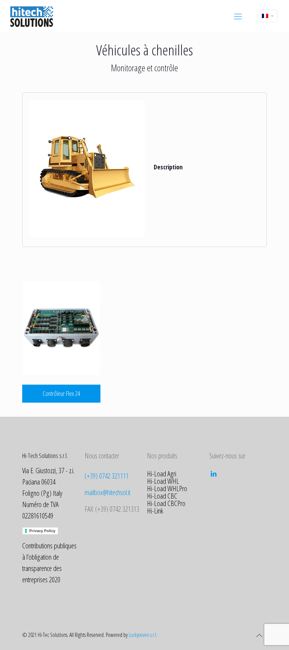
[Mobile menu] (238, 16)
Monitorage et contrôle (144, 67)
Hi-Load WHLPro (167, 488)
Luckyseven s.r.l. (143, 635)
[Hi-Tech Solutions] (31, 16)
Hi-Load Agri (161, 474)
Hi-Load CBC (162, 496)
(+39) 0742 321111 (107, 476)
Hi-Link (155, 511)
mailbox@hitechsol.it (107, 492)
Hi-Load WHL (163, 481)
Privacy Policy (42, 530)
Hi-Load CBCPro (166, 503)
